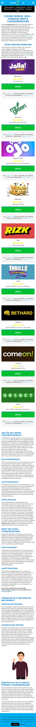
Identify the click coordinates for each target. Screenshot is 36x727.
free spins (9, 472)
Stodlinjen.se (9, 93)
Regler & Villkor (26, 95)
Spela (18, 86)
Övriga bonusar (20, 7)
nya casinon (29, 36)
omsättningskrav (6, 591)
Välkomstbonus (9, 7)
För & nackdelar (19, 9)
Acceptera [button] (15, 724)
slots (30, 473)
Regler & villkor (26, 177)
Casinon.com (5, 523)
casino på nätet (5, 439)
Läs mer (22, 724)
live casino (27, 55)
